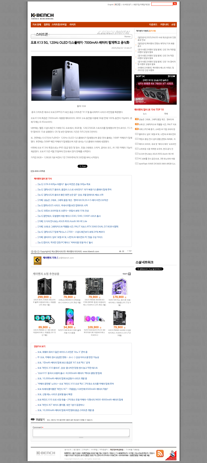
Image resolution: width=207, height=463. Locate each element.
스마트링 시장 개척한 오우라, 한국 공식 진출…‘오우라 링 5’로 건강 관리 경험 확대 (154, 150)
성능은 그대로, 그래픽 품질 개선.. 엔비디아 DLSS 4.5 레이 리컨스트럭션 (154, 120)
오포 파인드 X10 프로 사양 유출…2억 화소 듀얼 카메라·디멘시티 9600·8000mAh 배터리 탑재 (79, 399)
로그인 (117, 4)
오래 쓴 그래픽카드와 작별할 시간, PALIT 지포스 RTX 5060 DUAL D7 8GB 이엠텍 (155, 125)
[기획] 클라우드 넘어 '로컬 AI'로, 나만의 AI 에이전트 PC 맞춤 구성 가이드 (69, 237)
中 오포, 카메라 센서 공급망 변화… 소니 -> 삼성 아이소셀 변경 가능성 (67, 357)
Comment (38, 427)
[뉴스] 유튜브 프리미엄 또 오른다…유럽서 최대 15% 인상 (62, 210)
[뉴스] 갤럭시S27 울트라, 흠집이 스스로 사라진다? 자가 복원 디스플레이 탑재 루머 (73, 189)
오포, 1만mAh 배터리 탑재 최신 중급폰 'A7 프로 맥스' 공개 (63, 362)
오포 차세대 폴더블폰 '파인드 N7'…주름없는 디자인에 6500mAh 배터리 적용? (72, 389)
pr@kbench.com (66, 258)
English (111, 5)
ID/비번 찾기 (127, 5)
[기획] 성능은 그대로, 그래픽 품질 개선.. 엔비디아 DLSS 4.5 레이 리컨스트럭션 (72, 200)
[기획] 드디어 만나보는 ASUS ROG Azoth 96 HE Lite (61, 221)
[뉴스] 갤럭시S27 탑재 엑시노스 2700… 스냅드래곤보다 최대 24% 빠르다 (70, 232)
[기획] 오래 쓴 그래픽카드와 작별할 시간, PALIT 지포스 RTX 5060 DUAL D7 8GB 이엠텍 (77, 226)
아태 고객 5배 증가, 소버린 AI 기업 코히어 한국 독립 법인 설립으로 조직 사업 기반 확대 (155, 130)
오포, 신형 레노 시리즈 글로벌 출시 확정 (54, 394)
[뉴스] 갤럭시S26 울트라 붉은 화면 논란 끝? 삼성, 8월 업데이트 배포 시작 (69, 195)
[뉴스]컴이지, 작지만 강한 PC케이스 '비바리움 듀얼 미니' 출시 (64, 242)
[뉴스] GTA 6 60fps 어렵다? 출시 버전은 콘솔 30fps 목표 (63, 184)
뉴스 (145, 114)
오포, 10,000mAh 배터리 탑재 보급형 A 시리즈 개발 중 (61, 378)
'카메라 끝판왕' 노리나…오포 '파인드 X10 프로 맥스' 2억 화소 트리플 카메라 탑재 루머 (75, 384)
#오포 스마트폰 (40, 171)
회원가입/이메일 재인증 (142, 5)
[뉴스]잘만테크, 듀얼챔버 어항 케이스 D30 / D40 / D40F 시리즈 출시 (68, 216)
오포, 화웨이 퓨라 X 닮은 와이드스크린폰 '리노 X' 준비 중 (61, 352)
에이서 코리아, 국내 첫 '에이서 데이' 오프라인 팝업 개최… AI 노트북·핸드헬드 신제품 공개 (155, 145)
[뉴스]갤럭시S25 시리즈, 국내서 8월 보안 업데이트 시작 (62, 205)
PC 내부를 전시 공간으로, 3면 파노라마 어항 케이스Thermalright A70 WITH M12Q (155, 160)
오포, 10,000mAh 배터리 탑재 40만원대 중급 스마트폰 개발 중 (65, 410)
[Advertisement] (122, 14)
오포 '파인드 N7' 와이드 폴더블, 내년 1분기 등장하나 (60, 405)
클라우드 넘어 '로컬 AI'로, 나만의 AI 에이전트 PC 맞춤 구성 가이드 (155, 135)
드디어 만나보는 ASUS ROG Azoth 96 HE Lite (154, 155)
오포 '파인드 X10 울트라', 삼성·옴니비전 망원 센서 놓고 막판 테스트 (67, 368)
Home (127, 37)
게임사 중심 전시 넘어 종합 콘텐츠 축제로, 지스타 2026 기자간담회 (155, 140)
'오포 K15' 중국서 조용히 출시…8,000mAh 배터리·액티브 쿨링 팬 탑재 (69, 373)
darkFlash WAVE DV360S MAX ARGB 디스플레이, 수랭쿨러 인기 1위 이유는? (155, 165)
